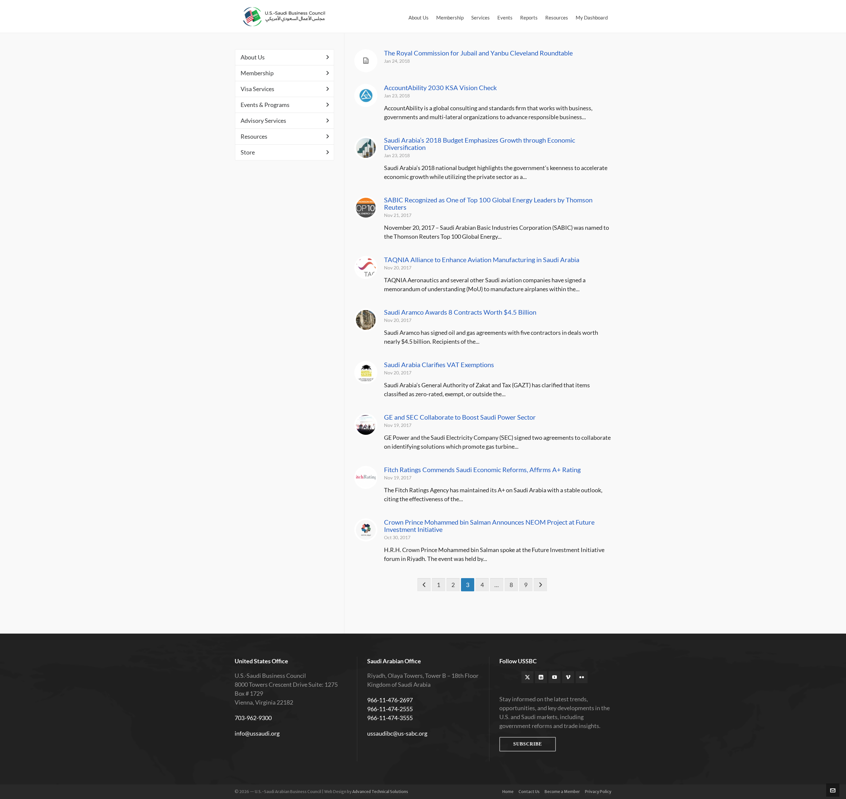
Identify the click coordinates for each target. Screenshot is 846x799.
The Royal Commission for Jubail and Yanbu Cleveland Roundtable (478, 53)
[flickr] (582, 677)
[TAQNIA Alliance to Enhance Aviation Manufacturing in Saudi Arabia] (365, 267)
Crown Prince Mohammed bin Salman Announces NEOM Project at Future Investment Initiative (489, 525)
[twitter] (527, 677)
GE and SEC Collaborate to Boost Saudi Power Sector (460, 417)
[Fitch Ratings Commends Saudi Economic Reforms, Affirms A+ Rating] (365, 477)
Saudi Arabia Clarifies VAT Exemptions (439, 364)
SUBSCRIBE (527, 744)
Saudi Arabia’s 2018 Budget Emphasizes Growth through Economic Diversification (479, 143)
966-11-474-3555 (390, 717)
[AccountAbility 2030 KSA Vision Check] (365, 95)
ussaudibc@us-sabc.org (397, 733)
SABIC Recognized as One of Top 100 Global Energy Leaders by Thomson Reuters (488, 203)
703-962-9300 (253, 717)
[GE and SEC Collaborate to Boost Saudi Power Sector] (365, 424)
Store (248, 152)
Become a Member (562, 791)
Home (508, 791)
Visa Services (257, 88)
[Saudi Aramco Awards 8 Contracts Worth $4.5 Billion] (365, 319)
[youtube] (554, 677)
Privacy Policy (598, 791)
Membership (257, 73)
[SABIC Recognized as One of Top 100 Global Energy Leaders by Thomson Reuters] (365, 207)
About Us (253, 57)
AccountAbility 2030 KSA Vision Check (440, 87)
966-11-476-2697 (390, 700)
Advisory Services (263, 120)
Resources (254, 136)
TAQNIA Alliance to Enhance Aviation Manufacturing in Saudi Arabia (481, 259)
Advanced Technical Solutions (380, 791)
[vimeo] (568, 677)
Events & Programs (265, 104)
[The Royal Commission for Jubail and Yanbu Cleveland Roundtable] (365, 60)
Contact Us (529, 791)
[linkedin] (541, 677)
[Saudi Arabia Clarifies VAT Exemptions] (365, 372)
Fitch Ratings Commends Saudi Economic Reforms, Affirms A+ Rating (482, 469)
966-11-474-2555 (390, 708)
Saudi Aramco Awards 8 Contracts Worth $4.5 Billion (460, 312)
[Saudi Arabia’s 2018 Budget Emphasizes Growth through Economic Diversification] (365, 147)
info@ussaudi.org (257, 733)
